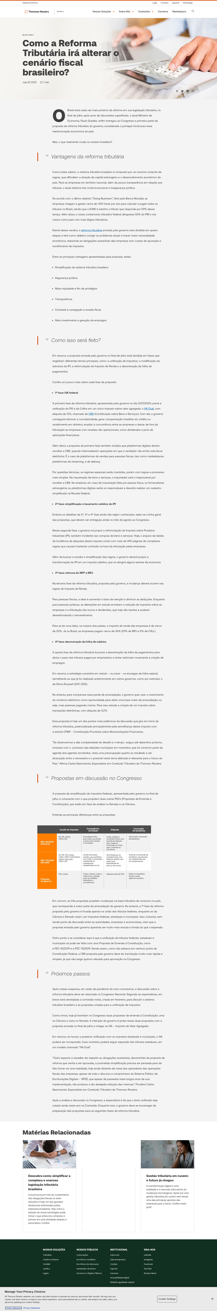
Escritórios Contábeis (86, 1259)
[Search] (193, 11)
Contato (113, 1264)
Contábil (46, 1264)
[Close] (212, 1299)
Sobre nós (114, 1255)
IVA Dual (149, 408)
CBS (91, 413)
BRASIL (60, 11)
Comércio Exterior (51, 1259)
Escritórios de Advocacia (88, 1264)
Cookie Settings (167, 1299)
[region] (108, 1299)
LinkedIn (147, 1255)
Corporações (82, 1255)
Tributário (47, 1255)
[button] (104, 11)
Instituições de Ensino (86, 1268)
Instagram (148, 1259)
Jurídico (46, 1268)
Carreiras (114, 1273)
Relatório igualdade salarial (122, 1282)
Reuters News (150, 1273)
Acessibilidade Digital (119, 1277)
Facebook (148, 1264)
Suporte (114, 1268)
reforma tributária (92, 230)
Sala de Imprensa (117, 1259)
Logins (46, 1273)
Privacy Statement (31, 1308)
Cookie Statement (13, 1308)
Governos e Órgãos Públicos (89, 1273)
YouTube (148, 1268)
